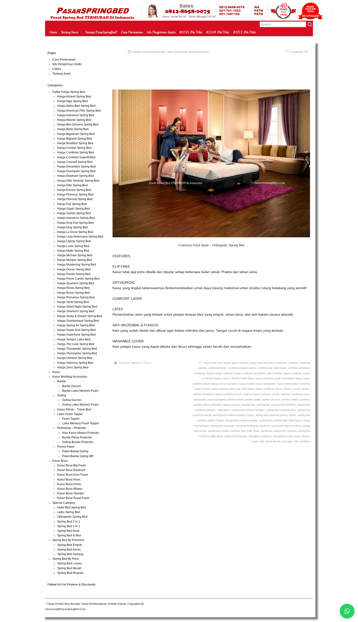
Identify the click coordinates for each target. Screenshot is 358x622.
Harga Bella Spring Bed (73, 129)
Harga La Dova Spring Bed (75, 232)
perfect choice (235, 399)
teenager (287, 441)
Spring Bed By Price (65, 558)
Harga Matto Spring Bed (73, 250)
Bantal (61, 381)
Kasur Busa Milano (69, 488)
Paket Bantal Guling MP (78, 456)
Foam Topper (71, 418)
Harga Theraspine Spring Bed (77, 353)
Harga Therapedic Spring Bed (77, 348)
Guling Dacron (71, 400)
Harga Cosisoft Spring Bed (75, 162)
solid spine (223, 410)
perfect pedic (253, 399)
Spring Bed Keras (198, 51)
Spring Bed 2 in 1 (68, 521)
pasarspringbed (216, 399)
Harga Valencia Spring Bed (75, 362)
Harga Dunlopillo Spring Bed (76, 171)
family (210, 373)
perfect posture (271, 399)
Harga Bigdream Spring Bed (76, 134)
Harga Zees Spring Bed (72, 367)
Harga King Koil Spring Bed (75, 222)
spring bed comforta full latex (248, 410)
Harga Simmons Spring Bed (75, 311)
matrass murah (270, 394)
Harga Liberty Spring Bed (74, 241)
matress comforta (291, 394)
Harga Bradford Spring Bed (75, 143)
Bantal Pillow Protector (77, 437)
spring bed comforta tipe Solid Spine (280, 420)
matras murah (251, 394)
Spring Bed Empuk (69, 545)
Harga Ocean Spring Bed (74, 269)
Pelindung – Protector (71, 428)
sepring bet (263, 404)
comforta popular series (242, 367)
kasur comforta (292, 373)
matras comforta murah (228, 394)
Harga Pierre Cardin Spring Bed (78, 278)
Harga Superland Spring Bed (76, 334)
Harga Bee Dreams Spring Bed (77, 124)
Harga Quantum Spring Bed (75, 283)
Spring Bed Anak (68, 531)
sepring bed (248, 404)
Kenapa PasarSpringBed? (101, 32)
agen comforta (240, 362)
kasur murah (246, 383)
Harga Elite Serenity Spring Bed (78, 180)
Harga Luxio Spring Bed (73, 246)
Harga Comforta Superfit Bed (76, 157)
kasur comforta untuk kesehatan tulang (278, 378)
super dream (301, 436)
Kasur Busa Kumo (69, 484)
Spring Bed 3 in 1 (68, 526)
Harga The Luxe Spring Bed (75, 344)
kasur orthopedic (266, 383)
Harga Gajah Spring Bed (73, 208)
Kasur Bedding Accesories (69, 376)
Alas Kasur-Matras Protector (80, 433)
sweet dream (273, 441)
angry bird (256, 362)
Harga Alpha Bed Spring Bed (76, 105)
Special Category (63, 503)
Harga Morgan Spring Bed (74, 260)
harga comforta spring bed (249, 373)
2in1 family (224, 362)
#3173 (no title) (244, 32)
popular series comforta (207, 404)
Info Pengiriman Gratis (161, 32)
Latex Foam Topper (70, 414)
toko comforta (302, 441)
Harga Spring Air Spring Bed (76, 325)
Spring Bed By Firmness (68, 540)
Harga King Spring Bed (72, 227)
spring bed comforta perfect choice (233, 415)
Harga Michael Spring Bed (74, 255)
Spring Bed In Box (69, 535)
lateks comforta (265, 388)
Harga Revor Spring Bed (73, 292)
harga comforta (224, 373)
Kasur (56, 372)
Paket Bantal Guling (75, 451)
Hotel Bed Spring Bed (71, 507)
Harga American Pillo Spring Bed (79, 110)
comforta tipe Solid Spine (271, 367)
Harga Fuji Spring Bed (72, 204)
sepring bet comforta (283, 404)
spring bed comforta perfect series (275, 415)
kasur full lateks (228, 383)
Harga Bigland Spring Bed (74, 138)
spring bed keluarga (222, 425)
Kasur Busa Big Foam (71, 465)
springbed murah (283, 436)
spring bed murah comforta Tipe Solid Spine (233, 430)
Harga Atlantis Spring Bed (74, 120)
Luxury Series (301, 388)
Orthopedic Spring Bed (72, 516)
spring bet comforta (285, 430)
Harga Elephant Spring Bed (75, 176)
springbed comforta (259, 436)
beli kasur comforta (275, 362)
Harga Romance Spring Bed (76, 297)
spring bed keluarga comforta (252, 425)
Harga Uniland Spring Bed (74, 358)
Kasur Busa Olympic (70, 493)
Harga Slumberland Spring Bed (78, 320)
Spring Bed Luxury (69, 563)
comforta (293, 362)
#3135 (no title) (190, 32)
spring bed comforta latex (281, 410)
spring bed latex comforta (286, 425)
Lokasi (56, 69)
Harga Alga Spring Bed (72, 101)
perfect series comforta (295, 399)
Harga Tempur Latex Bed (73, 339)
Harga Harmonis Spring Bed (76, 218)
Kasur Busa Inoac (69, 479)
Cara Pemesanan (132, 32)
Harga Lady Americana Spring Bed (80, 236)
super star (258, 441)
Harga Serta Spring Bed (73, 302)
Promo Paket (65, 446)
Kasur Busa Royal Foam (73, 498)
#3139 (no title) (217, 32)
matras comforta (203, 394)
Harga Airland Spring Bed (74, 96)
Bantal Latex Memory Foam (80, 390)
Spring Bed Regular (70, 573)
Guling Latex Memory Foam (80, 404)
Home (53, 32)
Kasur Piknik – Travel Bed (74, 409)
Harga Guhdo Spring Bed (74, 213)
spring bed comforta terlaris (241, 420)
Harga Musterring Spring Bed (76, 264)
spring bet (267, 430)
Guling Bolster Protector (78, 442)
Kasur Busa (60, 460)
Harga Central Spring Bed (74, 148)
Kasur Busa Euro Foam (72, 474)
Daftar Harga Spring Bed (68, 92)
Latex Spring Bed (177, 51)
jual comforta (274, 373)
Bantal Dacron (71, 386)
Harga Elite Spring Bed (72, 185)
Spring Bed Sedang (70, 554)
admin (134, 362)
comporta (199, 373)
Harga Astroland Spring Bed (75, 115)
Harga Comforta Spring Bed (148, 51)
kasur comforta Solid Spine (238, 378)
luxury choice (283, 388)
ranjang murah (231, 404)
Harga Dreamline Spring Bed (76, 166)
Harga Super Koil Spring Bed (76, 330)
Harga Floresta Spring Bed (75, 199)
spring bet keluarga (235, 436)
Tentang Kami (69, 32)
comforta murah (217, 367)
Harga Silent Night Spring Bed (77, 306)
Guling (61, 395)
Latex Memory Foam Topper (80, 423)
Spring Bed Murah (69, 568)
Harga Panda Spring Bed (74, 274)
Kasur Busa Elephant (71, 470)
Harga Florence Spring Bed (75, 194)
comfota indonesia (298, 367)
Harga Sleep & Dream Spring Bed (79, 316)
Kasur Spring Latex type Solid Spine (233, 388)
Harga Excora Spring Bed (74, 190)
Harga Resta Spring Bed (73, 288)
